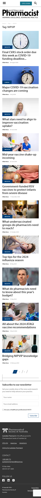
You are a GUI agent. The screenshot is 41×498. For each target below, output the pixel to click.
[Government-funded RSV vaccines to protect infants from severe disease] (20, 174)
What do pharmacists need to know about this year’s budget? (19, 292)
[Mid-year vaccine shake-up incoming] (20, 142)
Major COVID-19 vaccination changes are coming (20, 88)
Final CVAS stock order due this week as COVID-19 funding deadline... (19, 55)
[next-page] (24, 372)
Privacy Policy (35, 488)
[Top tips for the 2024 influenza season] (20, 245)
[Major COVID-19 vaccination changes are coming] (20, 75)
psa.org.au (13, 443)
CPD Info (5, 443)
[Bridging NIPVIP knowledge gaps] (20, 344)
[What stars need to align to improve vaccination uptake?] (20, 107)
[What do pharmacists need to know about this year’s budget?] (20, 277)
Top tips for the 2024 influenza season (15, 258)
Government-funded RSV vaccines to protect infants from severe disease (19, 189)
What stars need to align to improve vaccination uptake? (19, 122)
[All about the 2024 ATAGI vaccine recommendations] (20, 312)
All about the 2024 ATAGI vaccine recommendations (19, 325)
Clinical (7, 82)
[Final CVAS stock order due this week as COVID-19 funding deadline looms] (20, 40)
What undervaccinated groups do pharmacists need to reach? (20, 225)
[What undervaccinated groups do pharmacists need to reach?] (20, 209)
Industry (7, 47)
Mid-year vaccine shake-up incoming (19, 156)
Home (4, 23)
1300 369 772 (6, 459)
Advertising (23, 443)
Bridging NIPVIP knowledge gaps (20, 357)
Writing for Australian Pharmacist (12, 448)
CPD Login (26, 3)
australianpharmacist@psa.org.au (12, 462)
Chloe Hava (5, 62)
